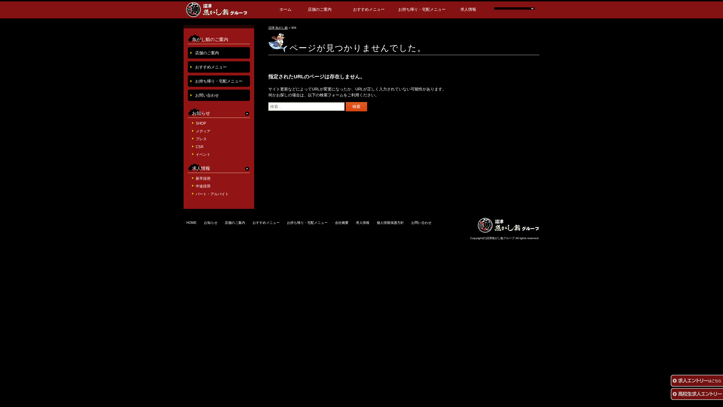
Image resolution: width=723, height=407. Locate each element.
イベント (203, 154)
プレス (201, 139)
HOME (191, 223)
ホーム (285, 9)
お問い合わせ (207, 95)
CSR (199, 147)
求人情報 (468, 9)
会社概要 (342, 223)
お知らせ (201, 113)
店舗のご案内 (320, 9)
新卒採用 (203, 178)
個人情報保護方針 (390, 223)
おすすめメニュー (369, 9)
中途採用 (203, 186)
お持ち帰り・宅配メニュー (422, 9)
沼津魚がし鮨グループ (500, 238)
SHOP (201, 123)
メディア (203, 131)
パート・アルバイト (212, 194)
